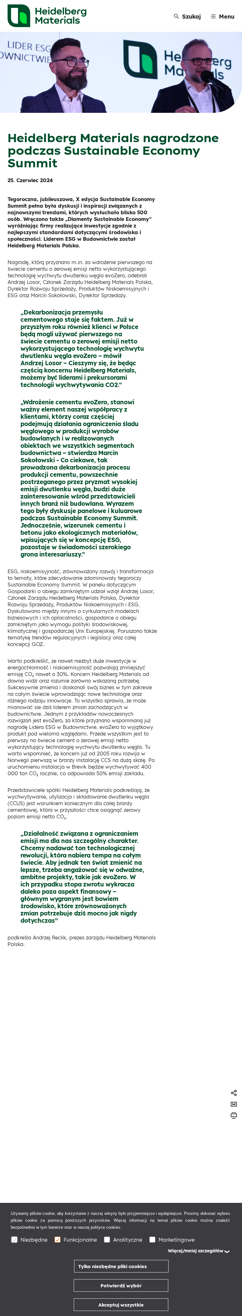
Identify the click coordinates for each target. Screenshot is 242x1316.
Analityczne (127, 1239)
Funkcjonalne (80, 1239)
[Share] (234, 1093)
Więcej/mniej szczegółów (195, 1251)
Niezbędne (34, 1239)
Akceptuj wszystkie (121, 1305)
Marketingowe (176, 1239)
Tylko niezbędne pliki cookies (112, 1266)
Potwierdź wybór (121, 1286)
